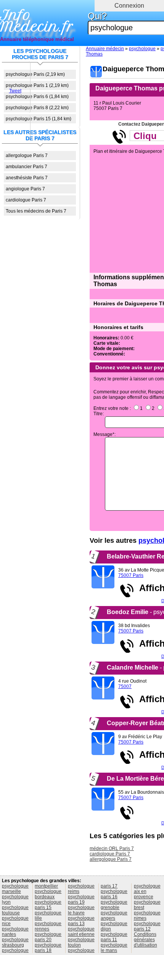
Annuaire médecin (105, 48)
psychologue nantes (15, 931)
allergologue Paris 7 (27, 155)
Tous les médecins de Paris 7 (36, 211)
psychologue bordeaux (48, 894)
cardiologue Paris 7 (26, 200)
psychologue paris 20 (48, 937)
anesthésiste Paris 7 (27, 177)
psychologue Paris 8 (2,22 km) (37, 107)
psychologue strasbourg (15, 942)
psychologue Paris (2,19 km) (35, 74)
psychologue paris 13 (81, 921)
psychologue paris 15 (48, 904)
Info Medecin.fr (37, 21)
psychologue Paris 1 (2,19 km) (37, 85)
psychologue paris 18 (48, 947)
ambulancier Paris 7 (26, 166)
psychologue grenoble (114, 904)
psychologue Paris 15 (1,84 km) (38, 118)
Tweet (15, 90)
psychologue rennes (48, 926)
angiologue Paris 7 (25, 189)
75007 (125, 686)
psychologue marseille (15, 888)
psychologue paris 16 (114, 894)
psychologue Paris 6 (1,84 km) (37, 96)
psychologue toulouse (15, 910)
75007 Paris (130, 575)
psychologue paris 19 (81, 899)
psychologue (142, 48)
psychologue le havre (81, 910)
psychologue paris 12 (147, 926)
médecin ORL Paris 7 (112, 848)
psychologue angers (114, 915)
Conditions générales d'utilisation (145, 940)
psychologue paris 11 (114, 937)
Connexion (129, 5)
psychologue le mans (114, 947)
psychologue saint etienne (81, 931)
